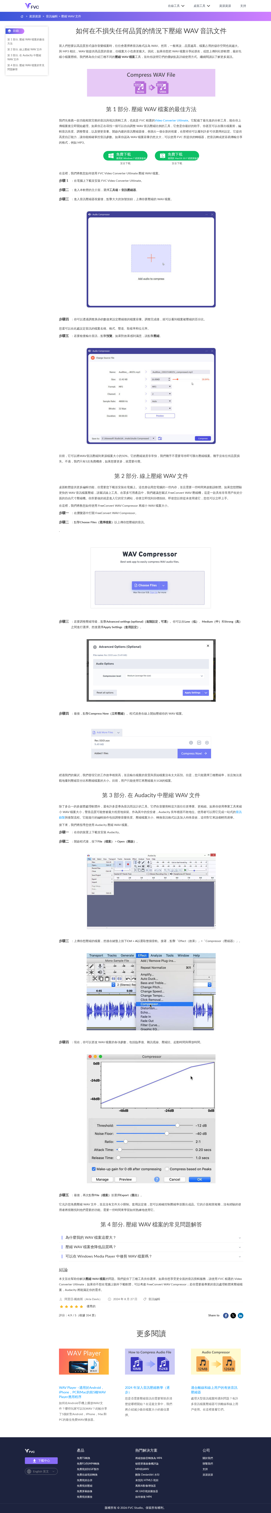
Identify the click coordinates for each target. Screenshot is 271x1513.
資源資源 (225, 5)
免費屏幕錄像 (84, 1491)
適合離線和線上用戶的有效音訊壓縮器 (214, 1390)
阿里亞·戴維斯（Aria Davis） (83, 1299)
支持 (243, 5)
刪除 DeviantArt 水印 (147, 1475)
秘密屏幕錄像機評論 (147, 1463)
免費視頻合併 (84, 1480)
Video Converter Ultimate (171, 120)
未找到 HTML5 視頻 (146, 1480)
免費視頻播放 (84, 1497)
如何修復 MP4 (143, 1497)
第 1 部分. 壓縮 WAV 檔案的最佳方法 (25, 41)
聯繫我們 (208, 1463)
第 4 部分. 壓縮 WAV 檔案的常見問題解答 (25, 67)
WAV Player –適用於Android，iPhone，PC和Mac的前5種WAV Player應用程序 (82, 1392)
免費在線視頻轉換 (87, 1475)
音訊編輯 (52, 16)
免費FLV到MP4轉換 (88, 1463)
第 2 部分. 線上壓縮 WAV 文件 (24, 49)
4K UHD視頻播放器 (146, 1491)
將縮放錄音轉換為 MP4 (148, 1458)
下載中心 (44, 1460)
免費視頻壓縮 (84, 1486)
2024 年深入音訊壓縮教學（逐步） (147, 1390)
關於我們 (208, 1458)
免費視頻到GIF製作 (88, 1469)
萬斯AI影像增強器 (145, 1486)
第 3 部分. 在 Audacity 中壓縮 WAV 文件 (24, 57)
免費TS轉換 (83, 1458)
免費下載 (131, 156)
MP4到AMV (142, 1469)
